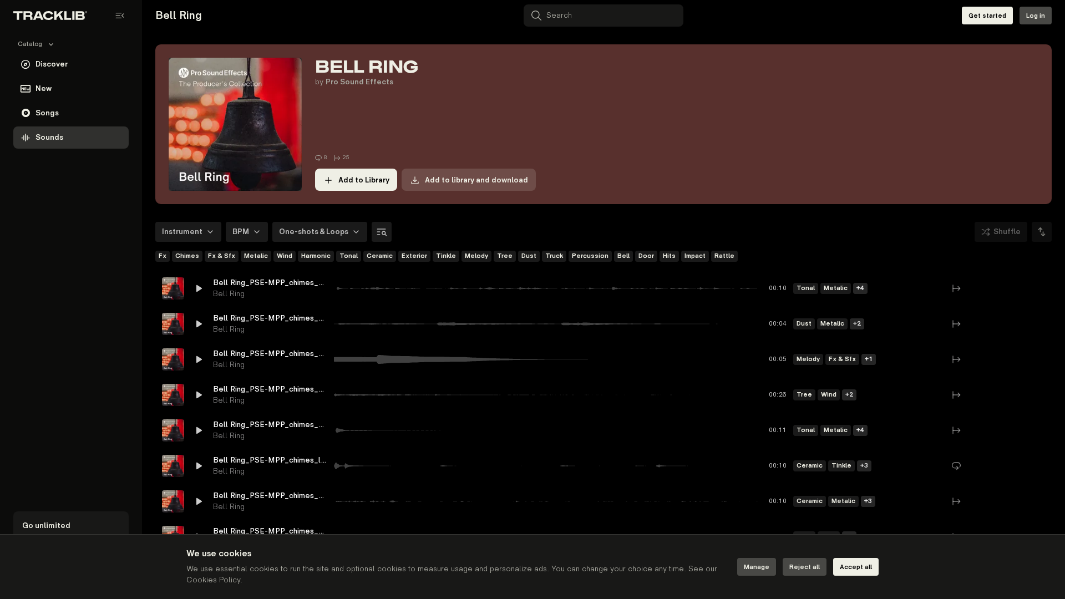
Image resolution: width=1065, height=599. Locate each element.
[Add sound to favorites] (996, 288)
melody (476, 256)
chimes (187, 256)
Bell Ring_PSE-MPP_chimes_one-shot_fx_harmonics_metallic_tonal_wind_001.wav (270, 424)
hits (669, 256)
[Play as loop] (976, 288)
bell (623, 256)
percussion (590, 256)
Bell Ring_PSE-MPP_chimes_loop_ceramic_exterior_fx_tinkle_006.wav (270, 460)
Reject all (804, 567)
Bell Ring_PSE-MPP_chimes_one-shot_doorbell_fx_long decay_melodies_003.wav (270, 353)
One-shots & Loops (313, 231)
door (646, 256)
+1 (869, 359)
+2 (857, 323)
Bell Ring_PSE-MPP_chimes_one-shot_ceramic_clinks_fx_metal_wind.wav (270, 495)
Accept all (856, 567)
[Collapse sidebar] (120, 15)
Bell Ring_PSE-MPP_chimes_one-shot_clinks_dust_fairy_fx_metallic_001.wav (270, 318)
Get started (987, 16)
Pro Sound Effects (359, 82)
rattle (724, 256)
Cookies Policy (213, 580)
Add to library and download (476, 180)
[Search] (382, 232)
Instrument (182, 231)
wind (284, 256)
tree (505, 256)
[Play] (173, 288)
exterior (414, 256)
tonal (348, 256)
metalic (256, 256)
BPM (240, 231)
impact (695, 256)
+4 (860, 288)
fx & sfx (221, 256)
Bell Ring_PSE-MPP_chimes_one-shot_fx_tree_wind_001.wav (270, 389)
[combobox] (1042, 232)
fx (162, 256)
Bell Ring (229, 293)
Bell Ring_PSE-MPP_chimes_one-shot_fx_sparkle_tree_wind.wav (270, 531)
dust (528, 256)
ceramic (380, 256)
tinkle (446, 256)
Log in (1035, 16)
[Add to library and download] (1016, 288)
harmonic (316, 256)
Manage (756, 567)
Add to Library (363, 180)
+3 (864, 465)
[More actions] (1036, 288)
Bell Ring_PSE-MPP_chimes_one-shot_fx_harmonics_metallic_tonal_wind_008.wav (270, 282)
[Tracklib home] (50, 15)
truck (554, 256)
